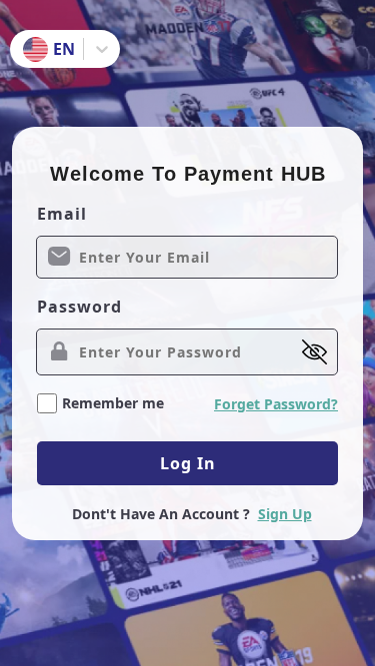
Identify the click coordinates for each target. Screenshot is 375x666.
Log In (188, 463)
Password (79, 307)
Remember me (113, 402)
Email (62, 214)
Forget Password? (276, 403)
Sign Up (285, 513)
